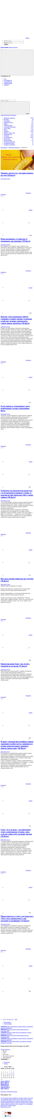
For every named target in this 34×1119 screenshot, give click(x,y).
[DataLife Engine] (13, 12)
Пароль (6, 42)
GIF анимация (6, 1057)
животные (6, 1099)
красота (18, 1101)
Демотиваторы (8, 125)
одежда (30, 1101)
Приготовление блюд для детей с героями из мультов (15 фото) (15, 665)
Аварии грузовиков (9, 144)
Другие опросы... (5, 1049)
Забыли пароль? (13, 47)
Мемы (5, 124)
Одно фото (7, 121)
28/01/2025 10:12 (5, 840)
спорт (16, 1104)
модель (26, 1101)
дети (29, 1098)
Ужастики (5, 1054)
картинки (3, 1101)
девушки (20, 1098)
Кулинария (7, 138)
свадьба (22, 1102)
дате (5, 79)
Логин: (6, 41)
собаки (7, 1104)
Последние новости (8, 1056)
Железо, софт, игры (9, 133)
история (29, 1099)
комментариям (8, 83)
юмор (14, 1105)
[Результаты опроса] (9, 1059)
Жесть (5, 130)
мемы (22, 1101)
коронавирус (10, 1101)
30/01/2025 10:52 (5, 326)
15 (11, 1074)
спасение (11, 1104)
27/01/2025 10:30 (5, 924)
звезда (14, 1099)
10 (9, 1019)
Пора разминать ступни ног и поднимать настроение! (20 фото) (15, 240)
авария (6, 1098)
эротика (10, 1105)
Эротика (6, 131)
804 (16, 1019)
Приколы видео (8, 122)
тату (24, 1104)
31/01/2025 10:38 (5, 244)
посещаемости (8, 82)
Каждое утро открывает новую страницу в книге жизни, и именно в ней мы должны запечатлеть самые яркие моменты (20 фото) (16, 320)
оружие (3, 1102)
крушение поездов (9, 143)
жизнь (10, 1099)
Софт (4, 1052)
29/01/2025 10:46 (5, 584)
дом (32, 1098)
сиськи (27, 1102)
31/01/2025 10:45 (5, 178)
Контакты (8, 115)
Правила (13, 115)
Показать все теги (6, 1107)
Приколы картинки (9, 118)
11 (11, 1019)
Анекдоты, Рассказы (10, 127)
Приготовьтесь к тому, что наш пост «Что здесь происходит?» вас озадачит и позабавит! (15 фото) (17, 918)
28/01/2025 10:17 (5, 751)
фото (6, 1105)
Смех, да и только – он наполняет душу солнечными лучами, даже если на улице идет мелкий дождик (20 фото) (16, 833)
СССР (2, 1098)
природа (12, 1102)
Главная (3, 115)
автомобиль (14, 1098)
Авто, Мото (7, 128)
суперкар (20, 1104)
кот (15, 1101)
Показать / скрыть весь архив (9, 1091)
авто (10, 1098)
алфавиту (6, 84)
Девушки (6, 135)
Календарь (7, 1062)
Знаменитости (8, 134)
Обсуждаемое (8, 1023)
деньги (25, 1098)
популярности (8, 80)
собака (2, 1104)
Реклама (6, 119)
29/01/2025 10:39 (5, 669)
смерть (31, 1102)
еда (1, 1099)
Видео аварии (8, 140)
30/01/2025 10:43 (5, 414)
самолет (18, 1102)
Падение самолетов (9, 141)
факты (2, 1105)
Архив (6, 1063)
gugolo (30, 210)
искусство (23, 1099)
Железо (4, 1051)
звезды (18, 1099)
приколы (7, 1102)
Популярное (7, 1022)
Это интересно (8, 137)
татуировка (29, 1104)
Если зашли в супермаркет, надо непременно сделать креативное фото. (15, 408)
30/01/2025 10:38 (5, 500)
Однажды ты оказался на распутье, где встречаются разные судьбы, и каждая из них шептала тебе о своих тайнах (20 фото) (17, 493)
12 (12, 1019)
